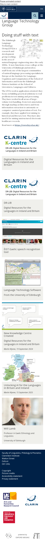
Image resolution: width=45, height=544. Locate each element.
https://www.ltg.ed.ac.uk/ (27, 125)
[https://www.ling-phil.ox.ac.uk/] (9, 517)
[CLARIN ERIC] (31, 499)
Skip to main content (8, 4)
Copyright (6, 470)
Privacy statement (10, 478)
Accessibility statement (12, 476)
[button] (41, 9)
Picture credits (8, 473)
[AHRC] (11, 499)
